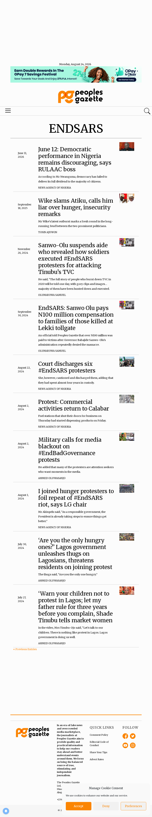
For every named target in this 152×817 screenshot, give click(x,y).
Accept (78, 806)
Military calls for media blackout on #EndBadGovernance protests (69, 449)
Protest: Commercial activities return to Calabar (73, 405)
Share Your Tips (98, 752)
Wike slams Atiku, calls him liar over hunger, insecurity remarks (75, 207)
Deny (106, 806)
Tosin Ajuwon (47, 232)
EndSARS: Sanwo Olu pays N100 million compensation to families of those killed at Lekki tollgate (76, 317)
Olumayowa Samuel (52, 295)
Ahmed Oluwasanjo (51, 478)
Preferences (133, 806)
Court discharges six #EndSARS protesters (66, 367)
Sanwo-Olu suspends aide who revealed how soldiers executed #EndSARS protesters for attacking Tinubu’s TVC (73, 258)
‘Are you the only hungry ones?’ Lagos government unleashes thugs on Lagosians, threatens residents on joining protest (75, 554)
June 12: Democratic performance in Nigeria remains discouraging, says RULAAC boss (74, 159)
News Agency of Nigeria (54, 187)
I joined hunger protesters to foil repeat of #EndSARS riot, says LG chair (76, 498)
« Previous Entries (25, 649)
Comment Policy (99, 734)
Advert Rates (97, 759)
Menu (8, 111)
